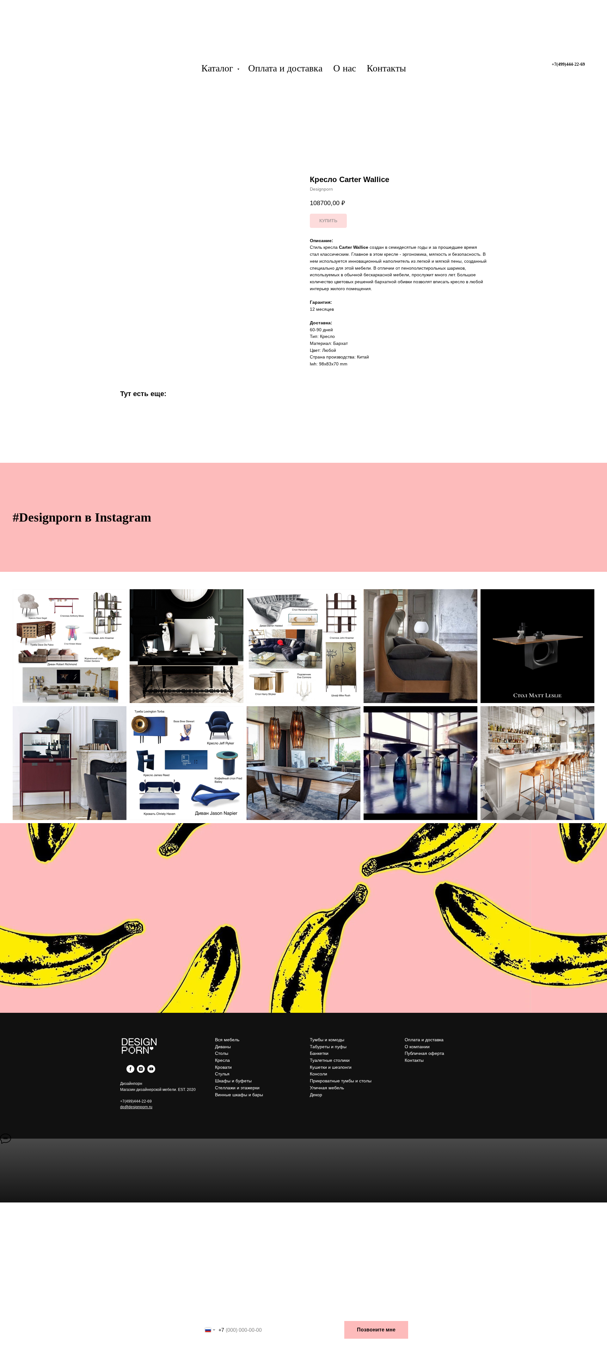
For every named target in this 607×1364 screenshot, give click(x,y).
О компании (417, 1046)
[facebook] (130, 1071)
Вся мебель (227, 1039)
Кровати (223, 1067)
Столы (221, 1053)
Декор (316, 1094)
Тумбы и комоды (327, 1039)
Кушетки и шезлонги (331, 1067)
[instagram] (141, 1071)
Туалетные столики (330, 1060)
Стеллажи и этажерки (237, 1087)
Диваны (223, 1046)
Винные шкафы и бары (239, 1094)
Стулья (222, 1073)
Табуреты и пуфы (328, 1046)
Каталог (218, 68)
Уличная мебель (327, 1087)
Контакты (386, 68)
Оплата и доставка (285, 68)
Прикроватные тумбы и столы (340, 1080)
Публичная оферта (424, 1053)
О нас (344, 68)
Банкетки (319, 1053)
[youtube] (151, 1071)
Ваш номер (215, 1314)
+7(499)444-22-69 (136, 1101)
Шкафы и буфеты (233, 1080)
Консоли (318, 1073)
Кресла (222, 1060)
